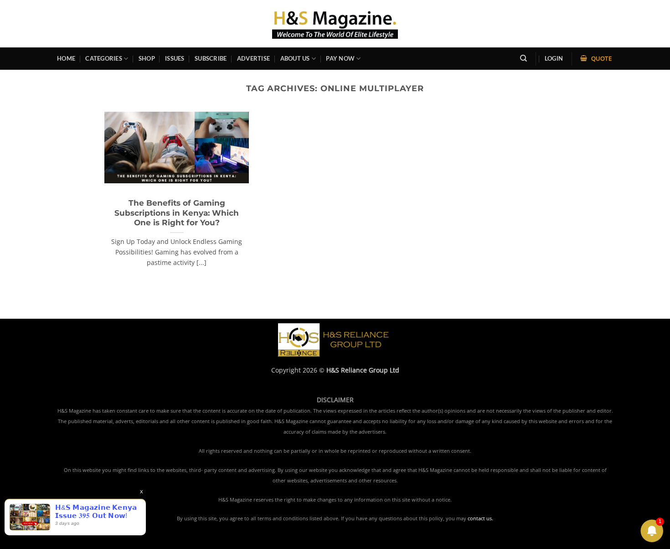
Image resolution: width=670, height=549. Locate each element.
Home (66, 58)
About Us (295, 58)
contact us (480, 518)
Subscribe (211, 58)
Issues (175, 58)
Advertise (253, 58)
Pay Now (340, 58)
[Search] (523, 58)
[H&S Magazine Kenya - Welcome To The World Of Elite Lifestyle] (335, 23)
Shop (147, 58)
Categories (103, 58)
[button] (554, 58)
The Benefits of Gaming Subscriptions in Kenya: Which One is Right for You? (176, 212)
